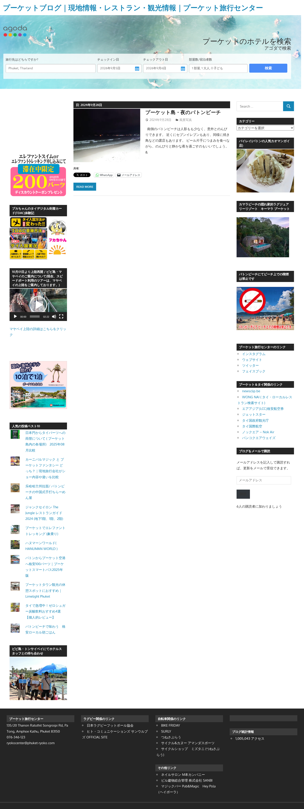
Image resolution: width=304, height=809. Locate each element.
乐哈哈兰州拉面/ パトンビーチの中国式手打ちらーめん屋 (45, 492)
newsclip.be (251, 391)
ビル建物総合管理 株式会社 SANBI (187, 780)
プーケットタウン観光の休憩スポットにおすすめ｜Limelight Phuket (45, 590)
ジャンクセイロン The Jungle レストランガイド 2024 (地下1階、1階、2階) (44, 513)
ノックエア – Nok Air (258, 432)
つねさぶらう (171, 737)
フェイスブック (253, 371)
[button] (38, 305)
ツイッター (250, 365)
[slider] (35, 316)
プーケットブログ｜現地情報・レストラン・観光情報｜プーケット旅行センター (133, 7)
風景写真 (185, 120)
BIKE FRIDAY (170, 725)
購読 (243, 494)
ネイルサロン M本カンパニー (183, 774)
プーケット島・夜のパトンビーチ (183, 112)
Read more (84, 186)
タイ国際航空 (252, 426)
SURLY (166, 731)
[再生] (15, 316)
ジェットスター (253, 414)
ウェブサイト (252, 360)
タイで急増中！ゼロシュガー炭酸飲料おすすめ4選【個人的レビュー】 (45, 611)
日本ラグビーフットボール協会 (110, 725)
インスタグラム (253, 354)
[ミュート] (54, 316)
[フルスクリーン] (61, 316)
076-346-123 (16, 737)
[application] (38, 305)
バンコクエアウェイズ (259, 438)
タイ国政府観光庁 (255, 420)
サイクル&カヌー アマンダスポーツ (188, 743)
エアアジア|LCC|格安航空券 (263, 409)
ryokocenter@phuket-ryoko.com (31, 743)
